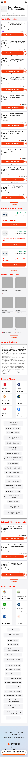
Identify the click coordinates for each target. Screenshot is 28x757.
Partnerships (19, 732)
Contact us (14, 737)
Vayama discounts (13, 718)
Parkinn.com (4, 290)
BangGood (5, 401)
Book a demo (9, 732)
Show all (14, 204)
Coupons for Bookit (14, 669)
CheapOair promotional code (14, 437)
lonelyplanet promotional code (13, 486)
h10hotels (20, 608)
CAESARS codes (14, 432)
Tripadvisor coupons (14, 491)
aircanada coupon (13, 476)
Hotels (4, 413)
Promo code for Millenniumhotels (14, 700)
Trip (18, 413)
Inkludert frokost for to (9, 220)
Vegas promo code (13, 687)
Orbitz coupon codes (13, 481)
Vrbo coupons (14, 640)
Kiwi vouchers (13, 463)
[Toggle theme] (25, 2)
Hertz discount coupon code (14, 458)
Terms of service (23, 747)
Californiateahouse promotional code (13, 649)
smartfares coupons (14, 674)
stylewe (19, 620)
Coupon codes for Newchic (13, 448)
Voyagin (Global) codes (14, 682)
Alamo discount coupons (13, 472)
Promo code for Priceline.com (14, 423)
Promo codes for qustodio (14, 496)
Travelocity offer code (13, 468)
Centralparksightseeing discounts (14, 712)
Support (21, 737)
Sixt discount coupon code (13, 660)
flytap (4, 596)
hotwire (4, 388)
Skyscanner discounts (13, 691)
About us (7, 737)
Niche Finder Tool (14, 734)
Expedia (19, 401)
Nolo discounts (13, 501)
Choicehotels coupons (14, 655)
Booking (19, 388)
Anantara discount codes (13, 695)
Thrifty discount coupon (13, 678)
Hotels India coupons (13, 443)
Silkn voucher (14, 644)
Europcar (5, 608)
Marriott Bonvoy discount (14, 635)
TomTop (4, 620)
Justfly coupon (13, 630)
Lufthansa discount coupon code (14, 512)
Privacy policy (15, 747)
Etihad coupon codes (13, 453)
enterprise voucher (13, 428)
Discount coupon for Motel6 (13, 506)
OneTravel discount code (14, 706)
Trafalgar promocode (13, 665)
